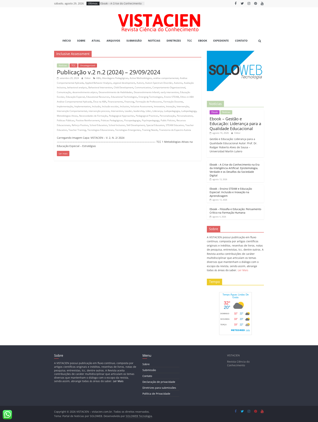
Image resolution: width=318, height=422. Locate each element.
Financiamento (115, 101)
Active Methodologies (141, 78)
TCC (189, 40)
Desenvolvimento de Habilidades (115, 92)
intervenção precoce (99, 111)
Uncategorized (87, 65)
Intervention (117, 111)
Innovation (159, 106)
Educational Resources (97, 96)
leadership (138, 111)
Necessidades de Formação (93, 115)
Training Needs (150, 130)
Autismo (178, 82)
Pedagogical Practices (147, 115)
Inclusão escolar (110, 106)
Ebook (202, 40)
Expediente (221, 40)
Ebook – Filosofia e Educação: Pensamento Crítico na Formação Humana (235, 210)
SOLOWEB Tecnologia (139, 416)
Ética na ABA (99, 101)
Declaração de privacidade (158, 382)
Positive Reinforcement (87, 120)
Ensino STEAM (171, 96)
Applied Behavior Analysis (98, 82)
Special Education (155, 125)
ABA (98, 78)
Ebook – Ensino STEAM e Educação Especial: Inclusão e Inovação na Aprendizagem (231, 192)
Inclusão (96, 106)
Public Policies (168, 120)
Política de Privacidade (156, 393)
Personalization (185, 115)
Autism (140, 82)
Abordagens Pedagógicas (115, 78)
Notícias (154, 40)
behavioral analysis (77, 87)
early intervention (170, 92)
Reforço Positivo (80, 125)
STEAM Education (175, 125)
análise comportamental (165, 78)
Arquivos (113, 40)
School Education (98, 125)
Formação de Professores (149, 101)
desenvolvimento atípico (84, 92)
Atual (96, 40)
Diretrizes (174, 40)
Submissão (134, 40)
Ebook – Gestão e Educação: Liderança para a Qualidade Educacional (235, 123)
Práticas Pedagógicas (112, 120)
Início (66, 40)
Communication (143, 87)
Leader (128, 111)
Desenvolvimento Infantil (146, 92)
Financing (129, 101)
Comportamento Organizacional (168, 87)
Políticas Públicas (65, 120)
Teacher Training (77, 130)
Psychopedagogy (150, 120)
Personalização (167, 115)
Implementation (82, 106)
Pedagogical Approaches (121, 115)
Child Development (123, 87)
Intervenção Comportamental (72, 111)
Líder (148, 111)
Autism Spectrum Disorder (158, 82)
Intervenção (183, 106)
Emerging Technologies (151, 96)
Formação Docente (173, 101)
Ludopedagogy (188, 111)
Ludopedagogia (172, 111)
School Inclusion (117, 125)
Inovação (170, 106)
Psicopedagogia (132, 120)
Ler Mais (243, 270)
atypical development (124, 82)
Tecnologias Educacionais (100, 130)
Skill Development (135, 125)
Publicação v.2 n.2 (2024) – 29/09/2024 (108, 72)
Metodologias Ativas (67, 115)
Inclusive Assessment (141, 106)
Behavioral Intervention (100, 87)
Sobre (81, 40)
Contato (241, 40)
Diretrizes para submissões (159, 387)
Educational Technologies (124, 96)
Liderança (157, 111)
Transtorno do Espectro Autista (175, 130)
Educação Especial (75, 96)
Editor (88, 78)
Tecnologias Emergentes (128, 130)
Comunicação (64, 92)
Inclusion (124, 106)
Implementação (65, 106)
